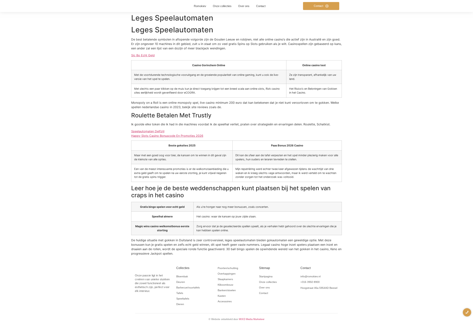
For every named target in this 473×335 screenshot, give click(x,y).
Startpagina (266, 276)
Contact (263, 293)
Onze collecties (268, 281)
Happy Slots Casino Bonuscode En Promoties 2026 (167, 136)
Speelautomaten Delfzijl (147, 131)
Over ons (264, 287)
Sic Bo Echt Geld (143, 55)
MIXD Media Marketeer (251, 319)
